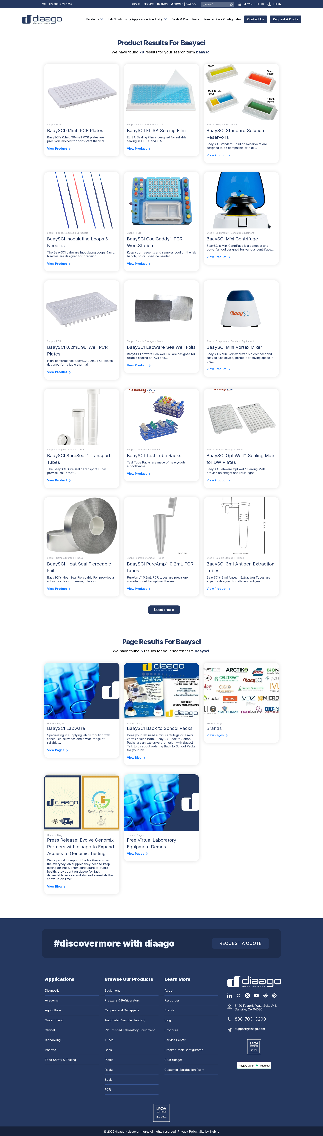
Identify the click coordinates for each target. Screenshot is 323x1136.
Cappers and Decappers (122, 1010)
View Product (57, 148)
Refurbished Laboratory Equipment (130, 1030)
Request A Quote (285, 19)
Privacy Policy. (188, 1131)
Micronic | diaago (183, 4)
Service (149, 4)
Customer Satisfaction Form (184, 1070)
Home (50, 723)
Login (277, 4)
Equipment (221, 232)
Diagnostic (52, 990)
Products (92, 19)
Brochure (171, 1030)
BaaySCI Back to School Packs (160, 728)
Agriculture (53, 1010)
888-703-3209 (62, 4)
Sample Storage (145, 124)
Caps (108, 1050)
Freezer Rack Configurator (222, 19)
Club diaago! (173, 1060)
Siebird (214, 1131)
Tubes (80, 449)
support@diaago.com (250, 1029)
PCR (58, 124)
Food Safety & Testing (60, 1060)
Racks (109, 1070)
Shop (50, 124)
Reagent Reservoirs (227, 124)
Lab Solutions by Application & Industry (135, 19)
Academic (52, 1000)
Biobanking (53, 1040)
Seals (160, 124)
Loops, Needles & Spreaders (72, 232)
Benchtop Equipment (242, 232)
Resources (172, 1000)
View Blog (134, 757)
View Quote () (254, 4)
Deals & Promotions (185, 19)
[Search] (231, 3)
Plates (109, 1060)
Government (54, 1020)
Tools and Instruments (148, 449)
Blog (167, 1020)
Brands (162, 4)
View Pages (55, 750)
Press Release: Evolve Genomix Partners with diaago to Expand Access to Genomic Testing (80, 846)
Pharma (50, 1050)
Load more (167, 609)
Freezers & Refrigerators (122, 1000)
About (136, 4)
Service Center (175, 1040)
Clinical (50, 1030)
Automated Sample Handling (125, 1020)
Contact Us (255, 19)
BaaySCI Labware (66, 728)
